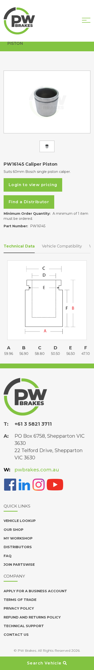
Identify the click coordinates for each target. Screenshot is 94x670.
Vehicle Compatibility (62, 246)
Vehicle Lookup (20, 521)
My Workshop (18, 538)
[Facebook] (10, 484)
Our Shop (13, 529)
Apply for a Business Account (35, 591)
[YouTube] (55, 484)
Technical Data (19, 246)
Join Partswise (19, 564)
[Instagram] (38, 484)
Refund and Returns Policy (32, 617)
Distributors (18, 547)
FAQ (8, 556)
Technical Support (24, 626)
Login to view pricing (33, 184)
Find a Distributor (29, 202)
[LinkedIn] (24, 484)
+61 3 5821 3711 (33, 424)
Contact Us (16, 634)
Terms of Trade (20, 600)
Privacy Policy (19, 608)
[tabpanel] (47, 102)
